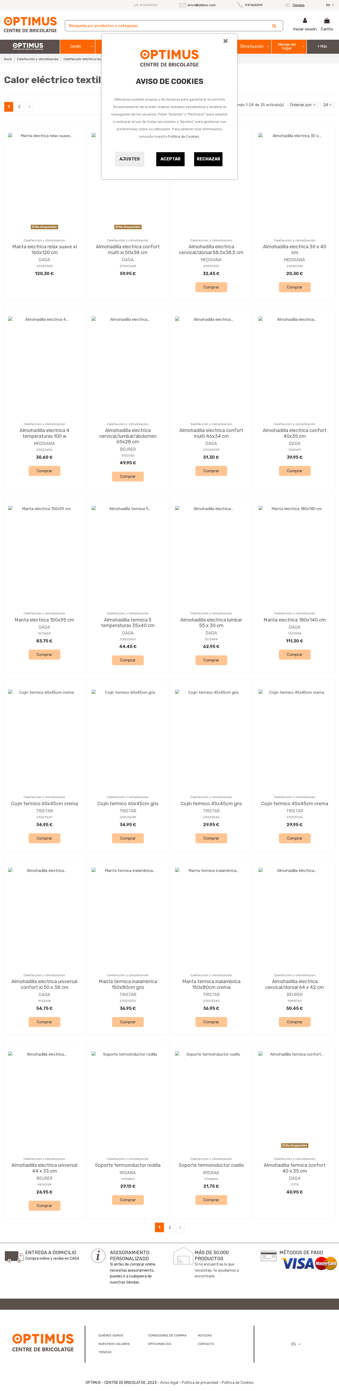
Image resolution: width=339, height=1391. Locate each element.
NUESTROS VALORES (114, 1344)
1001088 (294, 633)
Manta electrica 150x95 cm (44, 620)
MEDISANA (211, 259)
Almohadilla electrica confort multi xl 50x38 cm (128, 249)
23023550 (128, 1001)
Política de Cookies (183, 136)
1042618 (44, 1001)
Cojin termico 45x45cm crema (294, 804)
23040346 (295, 266)
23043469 (44, 266)
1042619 (294, 450)
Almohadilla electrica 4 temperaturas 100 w (44, 433)
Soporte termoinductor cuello (211, 1165)
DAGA (44, 259)
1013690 (44, 633)
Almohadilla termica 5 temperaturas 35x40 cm (128, 623)
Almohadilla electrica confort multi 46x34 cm (211, 433)
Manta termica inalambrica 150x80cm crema (211, 984)
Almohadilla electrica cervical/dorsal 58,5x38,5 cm (211, 249)
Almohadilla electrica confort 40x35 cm (295, 433)
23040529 (211, 450)
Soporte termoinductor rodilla (127, 1165)
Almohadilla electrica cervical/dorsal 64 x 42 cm (294, 984)
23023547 (44, 817)
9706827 (128, 1179)
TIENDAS (105, 1352)
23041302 (211, 266)
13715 (295, 1184)
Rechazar (208, 158)
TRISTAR (44, 810)
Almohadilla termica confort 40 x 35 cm (294, 1168)
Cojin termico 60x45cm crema (44, 804)
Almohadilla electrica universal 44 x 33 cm (44, 1168)
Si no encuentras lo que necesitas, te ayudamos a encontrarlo (217, 1270)
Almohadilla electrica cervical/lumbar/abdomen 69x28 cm (128, 436)
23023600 (44, 450)
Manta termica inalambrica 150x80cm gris (128, 984)
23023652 (128, 639)
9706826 (211, 1179)
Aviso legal (169, 1382)
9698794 (295, 1001)
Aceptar (170, 158)
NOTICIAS (205, 1335)
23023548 (128, 817)
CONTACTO (206, 1344)
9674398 (44, 1184)
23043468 (128, 266)
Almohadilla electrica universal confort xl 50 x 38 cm (44, 984)
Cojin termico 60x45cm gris (127, 804)
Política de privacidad (200, 1382)
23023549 (211, 1001)
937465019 (253, 5)
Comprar (211, 287)
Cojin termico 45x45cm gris (211, 804)
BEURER (128, 449)
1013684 (211, 639)
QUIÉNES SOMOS (111, 1335)
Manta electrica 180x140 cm (295, 620)
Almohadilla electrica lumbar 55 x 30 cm (211, 623)
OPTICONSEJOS (159, 1344)
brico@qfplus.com (202, 5)
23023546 (211, 817)
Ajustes (129, 158)
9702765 (128, 455)
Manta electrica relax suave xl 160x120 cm (44, 249)
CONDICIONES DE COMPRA (167, 1335)
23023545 (295, 817)
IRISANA (128, 1172)
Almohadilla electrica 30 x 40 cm (294, 249)
